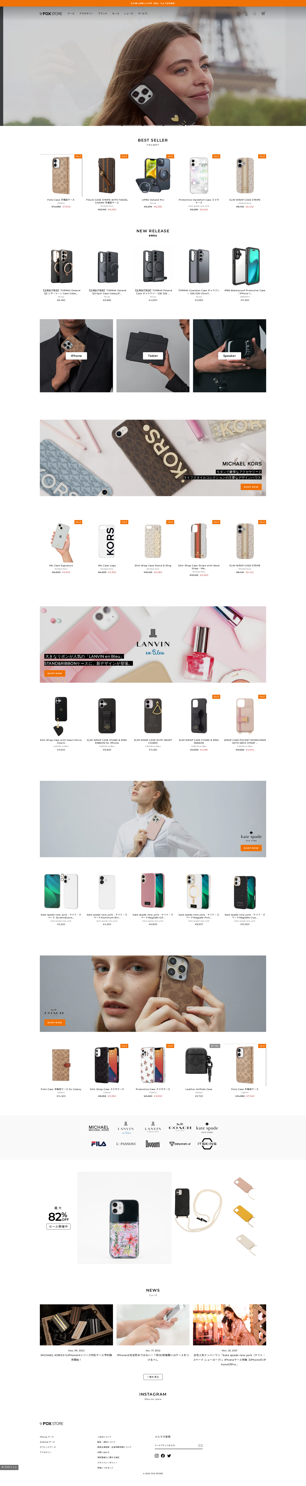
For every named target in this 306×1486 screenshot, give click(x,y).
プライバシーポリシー (107, 1462)
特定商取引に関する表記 (108, 1457)
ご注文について (104, 1437)
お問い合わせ (103, 1452)
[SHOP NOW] (153, 458)
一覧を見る (153, 1377)
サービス (142, 13)
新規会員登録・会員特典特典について (114, 1447)
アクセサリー (86, 13)
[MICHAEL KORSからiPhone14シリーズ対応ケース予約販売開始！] (76, 1324)
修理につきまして (105, 1468)
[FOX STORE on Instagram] (157, 1456)
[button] (9, 1467)
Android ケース (47, 1442)
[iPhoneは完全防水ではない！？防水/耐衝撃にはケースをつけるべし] (153, 1324)
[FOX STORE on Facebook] (163, 1456)
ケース (71, 13)
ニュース (128, 13)
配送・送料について (106, 1442)
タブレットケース (48, 1447)
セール (115, 13)
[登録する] (200, 1445)
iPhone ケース (47, 1437)
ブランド (102, 13)
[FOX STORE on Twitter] (169, 1456)
